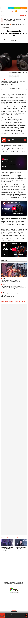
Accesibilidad (12, 582)
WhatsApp (15, 76)
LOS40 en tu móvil (9, 584)
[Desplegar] (14, 611)
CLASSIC (10, 8)
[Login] (26, 11)
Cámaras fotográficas (9, 301)
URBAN (22, 8)
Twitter (12, 76)
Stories (22, 558)
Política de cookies (8, 583)
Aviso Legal (6, 582)
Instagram (6, 558)
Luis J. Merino (4, 79)
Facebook (10, 76)
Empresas (23, 301)
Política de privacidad (20, 582)
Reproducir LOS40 (25, 140)
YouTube (11, 558)
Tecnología (7, 27)
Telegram (18, 76)
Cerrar (25, 19)
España (2, 15)
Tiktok (9, 558)
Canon (2, 301)
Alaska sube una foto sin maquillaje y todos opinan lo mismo (20, 549)
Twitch (19, 558)
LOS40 (3, 8)
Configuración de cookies (18, 583)
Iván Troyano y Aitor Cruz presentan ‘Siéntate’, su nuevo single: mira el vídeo (7, 549)
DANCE (16, 8)
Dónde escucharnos (18, 584)
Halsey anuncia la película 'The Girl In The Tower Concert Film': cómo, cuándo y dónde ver (12, 281)
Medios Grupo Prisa (14, 592)
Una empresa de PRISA (14, 589)
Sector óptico (17, 301)
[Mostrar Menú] (2, 11)
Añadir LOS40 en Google (15, 88)
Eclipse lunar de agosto (17, 24)
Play (26, 615)
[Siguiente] (26, 24)
